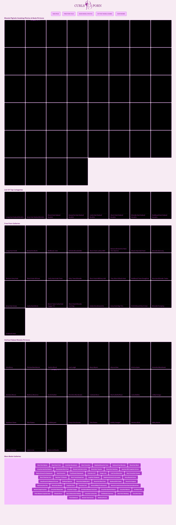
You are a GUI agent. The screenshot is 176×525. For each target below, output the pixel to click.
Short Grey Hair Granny (133, 473)
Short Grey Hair (85, 465)
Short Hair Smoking (123, 493)
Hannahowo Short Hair (62, 469)
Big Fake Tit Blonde (61, 477)
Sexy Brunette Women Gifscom (49, 481)
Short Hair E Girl (56, 465)
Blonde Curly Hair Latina (80, 469)
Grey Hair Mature (125, 489)
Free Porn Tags (69, 13)
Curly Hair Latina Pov (91, 493)
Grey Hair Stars (137, 493)
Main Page (56, 13)
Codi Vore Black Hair (116, 473)
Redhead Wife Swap (115, 481)
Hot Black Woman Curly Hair (89, 489)
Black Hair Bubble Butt (83, 481)
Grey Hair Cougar (72, 489)
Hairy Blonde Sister (130, 477)
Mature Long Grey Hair (40, 489)
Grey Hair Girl (83, 485)
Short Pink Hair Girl (45, 477)
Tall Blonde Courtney (107, 493)
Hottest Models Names (104, 13)
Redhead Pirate (102, 497)
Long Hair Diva (71, 485)
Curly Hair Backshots (71, 465)
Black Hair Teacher (96, 469)
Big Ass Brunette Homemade (44, 473)
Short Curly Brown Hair (77, 477)
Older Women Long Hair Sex (42, 493)
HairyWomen (121, 13)
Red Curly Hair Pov (42, 485)
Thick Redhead (73, 497)
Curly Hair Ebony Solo (57, 489)
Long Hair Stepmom (93, 477)
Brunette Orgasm (131, 481)
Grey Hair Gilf (92, 473)
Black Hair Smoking (111, 469)
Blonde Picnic (58, 493)
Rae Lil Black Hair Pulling (74, 493)
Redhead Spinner (67, 481)
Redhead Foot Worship (119, 465)
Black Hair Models (57, 485)
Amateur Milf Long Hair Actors (130, 469)
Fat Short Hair (138, 489)
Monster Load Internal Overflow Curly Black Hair (125, 485)
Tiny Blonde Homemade (76, 473)
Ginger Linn (103, 473)
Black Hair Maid (134, 465)
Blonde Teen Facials (88, 497)
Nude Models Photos (85, 13)
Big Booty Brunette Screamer (112, 477)
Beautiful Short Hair (100, 481)
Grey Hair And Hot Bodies (44, 469)
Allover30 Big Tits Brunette (99, 485)
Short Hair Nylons (42, 465)
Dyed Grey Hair (61, 473)
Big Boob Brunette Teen (101, 465)
